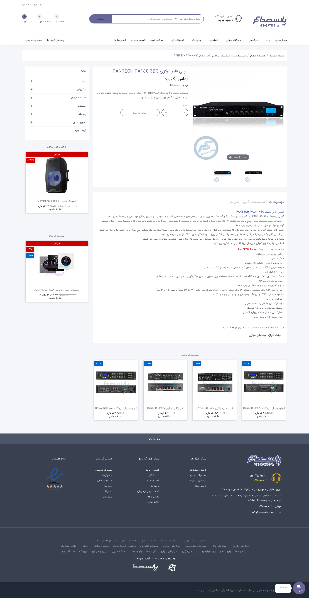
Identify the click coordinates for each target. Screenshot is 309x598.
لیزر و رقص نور (99, 551)
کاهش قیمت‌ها (198, 470)
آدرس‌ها (108, 486)
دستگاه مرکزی (78, 97)
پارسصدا (199, 590)
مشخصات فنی (254, 202)
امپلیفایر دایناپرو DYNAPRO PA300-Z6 (264, 408)
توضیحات (276, 202)
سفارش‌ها (107, 475)
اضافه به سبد (140, 113)
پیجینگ (81, 114)
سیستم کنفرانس (149, 546)
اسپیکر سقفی (128, 540)
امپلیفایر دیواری (168, 551)
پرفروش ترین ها (197, 480)
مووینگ (83, 551)
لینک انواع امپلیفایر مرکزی (265, 334)
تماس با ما (154, 496)
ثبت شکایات (153, 475)
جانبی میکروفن (68, 546)
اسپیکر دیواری (148, 540)
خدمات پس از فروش (148, 491)
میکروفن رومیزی (171, 546)
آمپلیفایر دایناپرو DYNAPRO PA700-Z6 (116, 408)
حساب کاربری (104, 458)
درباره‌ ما (155, 486)
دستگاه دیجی (119, 551)
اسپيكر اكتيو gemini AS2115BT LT (57, 201)
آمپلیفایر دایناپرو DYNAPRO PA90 (215, 408)
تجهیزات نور (79, 122)
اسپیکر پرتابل (187, 540)
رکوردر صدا (136, 551)
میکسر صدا (241, 551)
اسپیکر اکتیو (206, 540)
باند (84, 81)
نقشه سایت (153, 502)
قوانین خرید (153, 480)
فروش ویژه (80, 130)
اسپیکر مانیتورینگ (106, 540)
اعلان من (107, 496)
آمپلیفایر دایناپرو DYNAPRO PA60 (165, 408)
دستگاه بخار (68, 551)
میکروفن (81, 89)
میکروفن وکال (219, 546)
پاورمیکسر (225, 551)
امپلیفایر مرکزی (190, 551)
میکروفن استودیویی (196, 546)
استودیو (81, 106)
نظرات (234, 202)
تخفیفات (107, 491)
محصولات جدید (198, 475)
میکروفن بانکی (101, 546)
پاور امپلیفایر (209, 551)
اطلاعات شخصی (103, 470)
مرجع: (185, 85)
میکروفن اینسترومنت (124, 546)
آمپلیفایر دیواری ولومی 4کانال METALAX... (57, 290)
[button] (96, 394)
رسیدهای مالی (104, 480)
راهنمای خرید (153, 470)
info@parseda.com (263, 512)
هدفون (84, 546)
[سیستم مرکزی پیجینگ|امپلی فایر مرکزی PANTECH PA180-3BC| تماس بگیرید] (222, 174)
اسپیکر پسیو (168, 540)
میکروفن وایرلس (240, 546)
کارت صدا (151, 551)
